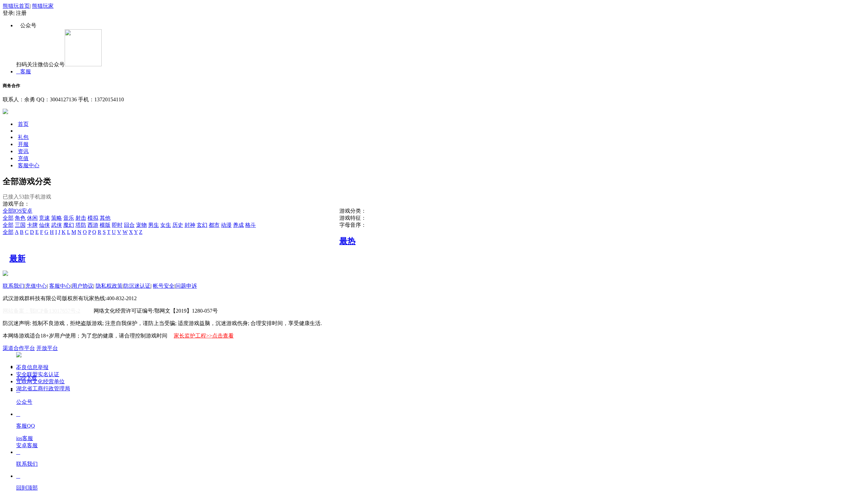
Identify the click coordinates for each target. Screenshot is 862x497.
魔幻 (68, 225)
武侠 (56, 225)
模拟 (93, 218)
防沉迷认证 (137, 286)
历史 (177, 225)
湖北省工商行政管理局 (43, 388)
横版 (105, 225)
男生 (153, 225)
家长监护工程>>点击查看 (204, 336)
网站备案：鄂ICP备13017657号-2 (41, 311)
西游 (93, 225)
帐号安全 (163, 286)
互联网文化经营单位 (40, 381)
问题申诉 (186, 286)
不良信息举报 (32, 367)
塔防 (80, 225)
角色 (20, 218)
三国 (20, 225)
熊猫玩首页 (16, 6)
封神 (190, 225)
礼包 (23, 137)
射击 (80, 218)
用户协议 (82, 286)
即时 (117, 225)
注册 (21, 13)
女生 (165, 225)
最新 (17, 258)
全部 (8, 211)
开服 (23, 144)
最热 (347, 241)
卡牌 (32, 225)
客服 (23, 71)
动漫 (226, 225)
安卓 (27, 211)
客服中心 (28, 165)
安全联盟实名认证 (37, 374)
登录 (8, 13)
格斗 (250, 225)
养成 (238, 225)
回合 (129, 225)
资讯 (23, 151)
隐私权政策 (109, 286)
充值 (23, 158)
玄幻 (202, 225)
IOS (18, 211)
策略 (56, 218)
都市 (214, 225)
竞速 (44, 218)
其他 (105, 218)
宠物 (141, 225)
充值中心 (36, 286)
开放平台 (47, 348)
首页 (23, 124)
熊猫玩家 (43, 6)
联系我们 (13, 286)
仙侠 (44, 225)
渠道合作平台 (19, 348)
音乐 (68, 218)
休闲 (32, 218)
